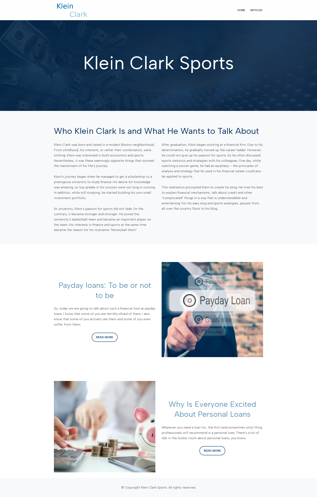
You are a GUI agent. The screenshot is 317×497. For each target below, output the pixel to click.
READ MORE (104, 337)
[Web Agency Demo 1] (73, 10)
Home (241, 10)
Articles (256, 10)
